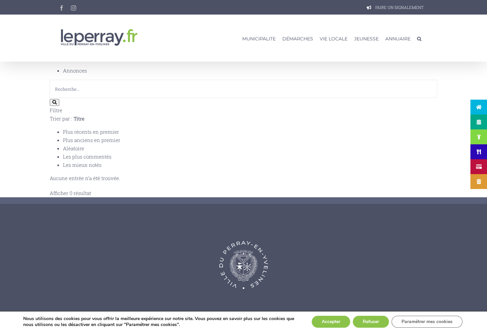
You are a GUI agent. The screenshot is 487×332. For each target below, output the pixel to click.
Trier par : (67, 118)
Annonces (75, 70)
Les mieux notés (82, 165)
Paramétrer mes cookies (427, 321)
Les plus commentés (87, 156)
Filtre (56, 110)
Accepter (331, 321)
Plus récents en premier (91, 131)
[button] (419, 38)
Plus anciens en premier (91, 140)
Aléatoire (73, 148)
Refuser (371, 321)
